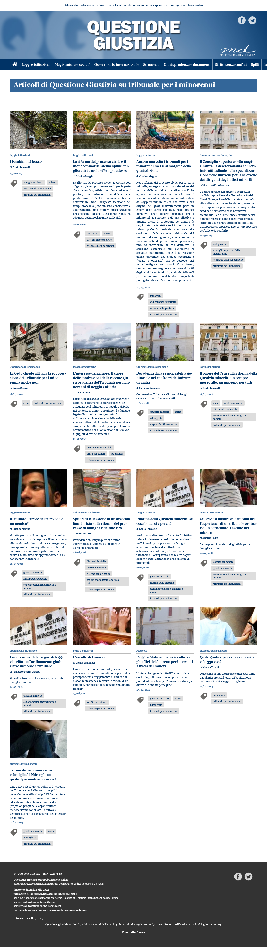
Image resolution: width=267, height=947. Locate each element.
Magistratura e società (72, 64)
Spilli (255, 64)
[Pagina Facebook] (242, 20)
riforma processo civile (99, 239)
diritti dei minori (96, 453)
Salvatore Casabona (149, 388)
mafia (178, 411)
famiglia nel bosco (33, 182)
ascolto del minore (223, 561)
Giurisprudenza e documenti (187, 64)
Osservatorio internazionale (116, 64)
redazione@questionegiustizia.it (67, 910)
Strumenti (151, 64)
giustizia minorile (159, 411)
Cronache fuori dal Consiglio (216, 155)
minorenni (92, 233)
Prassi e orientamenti (84, 366)
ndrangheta (117, 453)
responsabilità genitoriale (37, 188)
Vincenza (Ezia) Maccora (215, 185)
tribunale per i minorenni (37, 194)
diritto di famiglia (96, 561)
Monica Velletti (210, 667)
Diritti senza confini (231, 64)
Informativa (196, 5)
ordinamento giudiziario (163, 301)
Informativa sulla (29, 918)
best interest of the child (99, 447)
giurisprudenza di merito (213, 650)
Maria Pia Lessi (84, 533)
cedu (26, 402)
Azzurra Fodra (210, 537)
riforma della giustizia (162, 308)
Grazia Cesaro (20, 388)
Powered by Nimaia (133, 932)
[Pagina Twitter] (252, 20)
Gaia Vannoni (83, 392)
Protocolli (141, 650)
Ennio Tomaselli (21, 167)
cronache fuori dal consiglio (228, 259)
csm (215, 402)
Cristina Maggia (84, 176)
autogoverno (220, 244)
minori (52, 182)
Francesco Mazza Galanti (26, 671)
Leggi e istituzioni (36, 64)
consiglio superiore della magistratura (226, 252)
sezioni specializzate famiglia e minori (229, 417)
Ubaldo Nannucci (85, 662)
